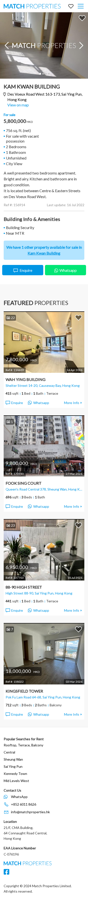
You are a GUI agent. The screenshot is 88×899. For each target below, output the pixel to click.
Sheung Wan (13, 759)
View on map (18, 104)
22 (13, 318)
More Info (71, 403)
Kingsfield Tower (24, 691)
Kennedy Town (15, 773)
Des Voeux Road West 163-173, (44, 97)
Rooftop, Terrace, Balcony (23, 745)
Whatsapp (68, 270)
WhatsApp (19, 797)
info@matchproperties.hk (30, 812)
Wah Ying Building (25, 379)
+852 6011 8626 (23, 804)
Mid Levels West (16, 781)
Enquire (26, 270)
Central (9, 752)
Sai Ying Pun (13, 766)
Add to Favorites (82, 18)
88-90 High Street (24, 587)
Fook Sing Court (24, 483)
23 (13, 525)
